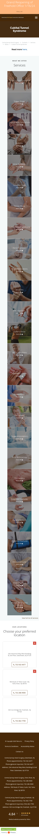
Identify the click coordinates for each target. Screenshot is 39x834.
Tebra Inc (19, 741)
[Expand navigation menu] (36, 18)
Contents (25, 42)
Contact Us (19, 752)
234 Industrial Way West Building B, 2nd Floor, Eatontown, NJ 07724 (19, 654)
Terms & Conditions (11, 746)
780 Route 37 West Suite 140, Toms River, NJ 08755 (19, 683)
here (24, 49)
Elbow (7, 44)
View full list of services (30, 618)
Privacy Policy (29, 741)
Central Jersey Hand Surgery (10, 42)
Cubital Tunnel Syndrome (19, 44)
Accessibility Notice (27, 746)
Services (32, 42)
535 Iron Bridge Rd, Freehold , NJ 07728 (19, 711)
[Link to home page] (17, 17)
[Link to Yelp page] (34, 643)
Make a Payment (7, 829)
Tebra (28, 819)
